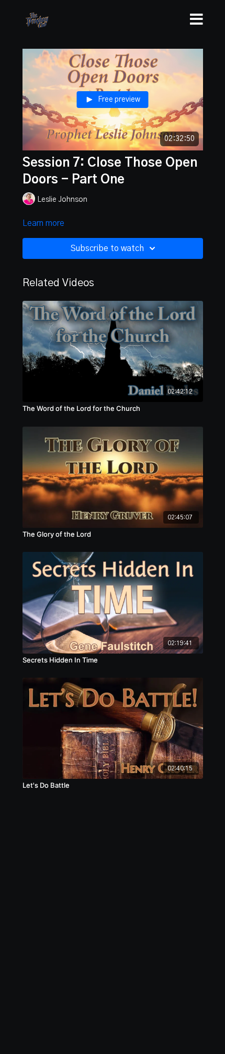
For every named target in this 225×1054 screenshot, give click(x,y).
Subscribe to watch (107, 248)
